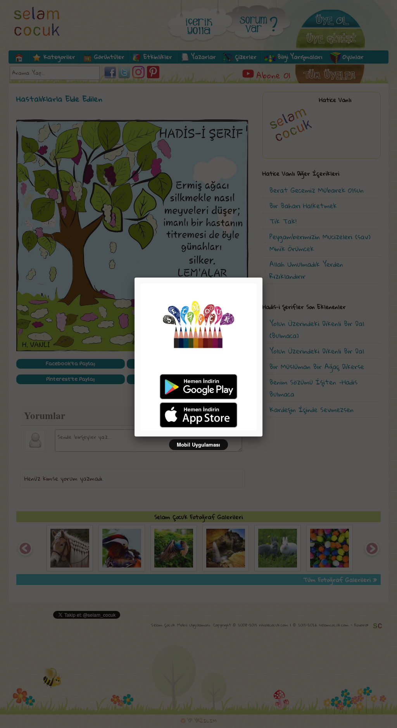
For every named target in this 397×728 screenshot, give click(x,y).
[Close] (262, 278)
